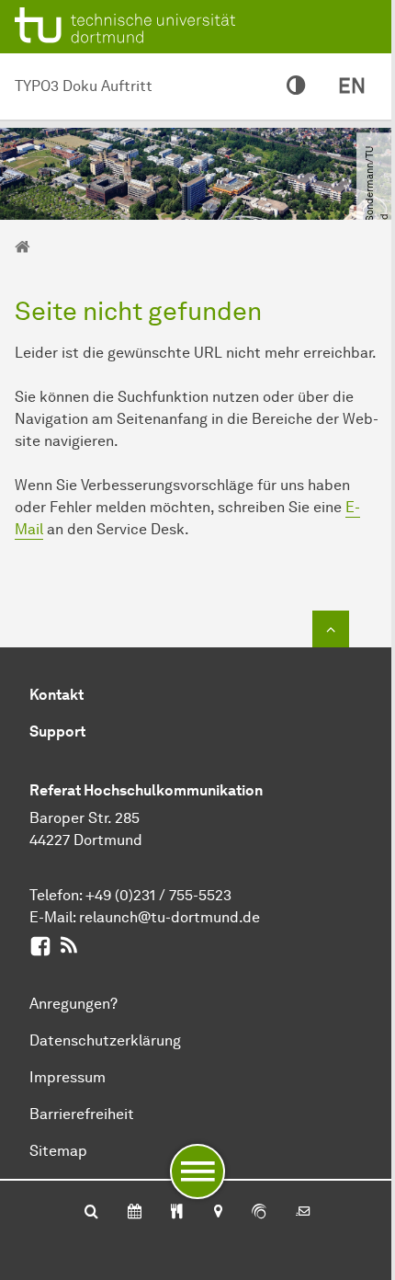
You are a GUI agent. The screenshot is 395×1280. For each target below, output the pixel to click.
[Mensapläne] (177, 1213)
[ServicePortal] (259, 1213)
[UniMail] (303, 1213)
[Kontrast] (295, 86)
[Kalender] (134, 1213)
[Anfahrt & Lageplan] (217, 1213)
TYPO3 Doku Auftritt (83, 86)
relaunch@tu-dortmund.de (169, 917)
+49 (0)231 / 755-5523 (158, 895)
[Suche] (91, 1213)
